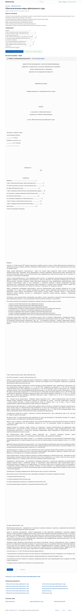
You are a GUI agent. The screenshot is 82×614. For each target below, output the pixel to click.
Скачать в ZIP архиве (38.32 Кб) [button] (14, 51)
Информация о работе (22, 576)
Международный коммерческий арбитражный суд (55, 588)
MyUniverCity (14, 610)
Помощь (64, 1)
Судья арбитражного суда (36, 601)
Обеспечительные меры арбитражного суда (18, 584)
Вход (60, 1)
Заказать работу (72, 1)
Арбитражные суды (47, 593)
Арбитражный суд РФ (59, 601)
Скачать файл (40, 58)
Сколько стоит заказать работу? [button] (33, 51)
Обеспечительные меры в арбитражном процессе (54, 586)
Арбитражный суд (46, 590)
